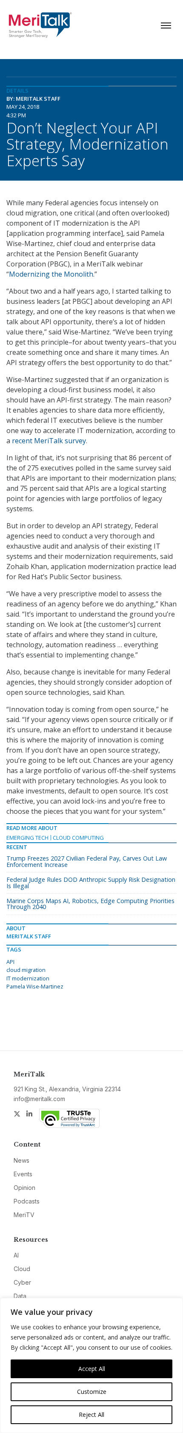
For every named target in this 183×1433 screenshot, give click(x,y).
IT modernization (27, 978)
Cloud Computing (78, 837)
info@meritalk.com (39, 1098)
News (21, 1160)
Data (20, 1296)
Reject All (91, 1414)
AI (16, 1255)
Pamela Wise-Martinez (34, 986)
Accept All (91, 1369)
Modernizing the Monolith (51, 274)
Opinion (24, 1187)
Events (23, 1174)
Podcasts (27, 1201)
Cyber (22, 1282)
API (10, 962)
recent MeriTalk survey (49, 440)
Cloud (22, 1268)
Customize (91, 1392)
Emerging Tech (27, 837)
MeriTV (24, 1214)
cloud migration (26, 970)
